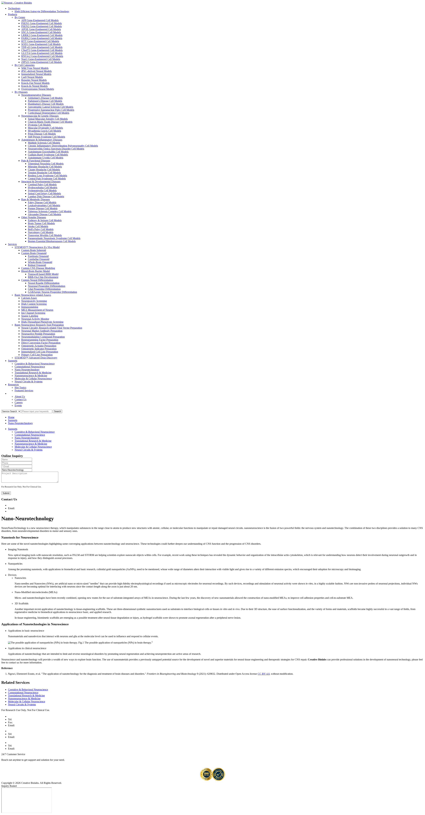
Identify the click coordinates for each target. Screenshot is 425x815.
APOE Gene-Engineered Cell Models (41, 29)
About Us (20, 396)
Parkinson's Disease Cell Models (45, 101)
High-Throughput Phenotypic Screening (42, 321)
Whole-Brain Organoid (40, 262)
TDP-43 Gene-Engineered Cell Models (41, 47)
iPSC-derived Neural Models (36, 71)
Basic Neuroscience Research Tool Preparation (39, 324)
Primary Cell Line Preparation (37, 354)
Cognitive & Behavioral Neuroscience (35, 363)
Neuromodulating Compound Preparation (43, 336)
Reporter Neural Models (34, 80)
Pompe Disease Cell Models (42, 208)
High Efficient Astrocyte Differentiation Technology (42, 11)
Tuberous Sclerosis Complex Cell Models (49, 211)
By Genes (20, 17)
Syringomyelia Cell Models (42, 190)
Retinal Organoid (37, 265)
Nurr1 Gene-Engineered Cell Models (40, 59)
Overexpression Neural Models (37, 89)
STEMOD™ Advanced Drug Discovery (36, 357)
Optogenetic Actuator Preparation (38, 345)
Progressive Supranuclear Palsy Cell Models (51, 109)
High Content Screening (34, 304)
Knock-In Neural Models (34, 86)
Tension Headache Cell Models (44, 172)
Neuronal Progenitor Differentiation (46, 286)
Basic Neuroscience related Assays (33, 295)
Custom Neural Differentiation (37, 280)
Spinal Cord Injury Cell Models (44, 193)
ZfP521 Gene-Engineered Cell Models (41, 62)
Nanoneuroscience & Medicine (31, 375)
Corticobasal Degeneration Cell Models (48, 112)
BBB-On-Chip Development (43, 277)
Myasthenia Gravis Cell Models (44, 130)
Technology (14, 8)
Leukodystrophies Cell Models (44, 205)
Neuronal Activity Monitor (35, 318)
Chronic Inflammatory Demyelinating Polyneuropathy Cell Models (63, 145)
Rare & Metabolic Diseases (35, 199)
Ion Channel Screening (33, 312)
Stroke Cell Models (38, 226)
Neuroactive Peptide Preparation (38, 333)
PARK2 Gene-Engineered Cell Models (41, 38)
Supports (12, 360)
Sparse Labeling (29, 315)
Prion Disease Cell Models (42, 133)
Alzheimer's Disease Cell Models (45, 98)
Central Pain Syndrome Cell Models (47, 178)
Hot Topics (20, 387)
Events (18, 405)
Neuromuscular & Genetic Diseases (40, 115)
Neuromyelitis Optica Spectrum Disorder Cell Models (56, 148)
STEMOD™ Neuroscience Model (37, 247)
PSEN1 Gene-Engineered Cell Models (41, 23)
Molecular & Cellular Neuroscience (33, 378)
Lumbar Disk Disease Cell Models (46, 196)
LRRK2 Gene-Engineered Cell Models (41, 35)
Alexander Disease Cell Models (44, 214)
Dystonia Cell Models (39, 124)
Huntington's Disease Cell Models (46, 103)
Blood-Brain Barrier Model (35, 271)
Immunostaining (29, 307)
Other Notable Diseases (33, 217)
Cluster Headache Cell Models (44, 169)
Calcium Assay (29, 298)
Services (12, 244)
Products (12, 14)
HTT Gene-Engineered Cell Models (40, 41)
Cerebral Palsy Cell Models (42, 184)
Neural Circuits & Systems (28, 381)
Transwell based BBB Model (43, 274)
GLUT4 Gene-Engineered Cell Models (41, 53)
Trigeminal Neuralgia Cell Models (46, 163)
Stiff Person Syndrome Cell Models (46, 136)
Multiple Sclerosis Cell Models (44, 142)
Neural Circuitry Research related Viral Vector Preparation (51, 327)
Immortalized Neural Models (36, 74)
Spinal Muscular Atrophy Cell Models (48, 118)
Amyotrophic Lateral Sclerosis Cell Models (50, 106)
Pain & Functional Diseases (35, 160)
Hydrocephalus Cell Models (42, 187)
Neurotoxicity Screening (34, 301)
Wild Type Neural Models (34, 68)
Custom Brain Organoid (33, 253)
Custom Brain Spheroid (33, 250)
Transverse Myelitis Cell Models (45, 235)
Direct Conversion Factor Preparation (40, 342)
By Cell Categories (25, 65)
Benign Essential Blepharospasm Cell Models (52, 241)
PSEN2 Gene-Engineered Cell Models (41, 26)
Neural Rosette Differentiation (43, 283)
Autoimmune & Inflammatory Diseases (41, 139)
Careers (19, 402)
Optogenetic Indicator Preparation (39, 348)
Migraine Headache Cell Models (45, 166)
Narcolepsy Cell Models (40, 232)
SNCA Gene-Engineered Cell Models (41, 32)
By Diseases (21, 92)
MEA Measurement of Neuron (37, 309)
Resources (13, 384)
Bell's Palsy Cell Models (40, 229)
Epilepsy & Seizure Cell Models (45, 220)
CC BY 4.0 (264, 673)
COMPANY (14, 393)
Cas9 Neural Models (32, 77)
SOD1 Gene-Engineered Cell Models (41, 44)
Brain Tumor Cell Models (41, 223)
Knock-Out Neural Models (35, 83)
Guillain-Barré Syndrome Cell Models (48, 154)
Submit (6, 493)
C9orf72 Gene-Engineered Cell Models (42, 50)
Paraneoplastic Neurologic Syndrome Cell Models (54, 238)
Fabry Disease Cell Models (42, 202)
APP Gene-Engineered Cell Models (40, 20)
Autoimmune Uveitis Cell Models (45, 157)
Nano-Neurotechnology (27, 369)
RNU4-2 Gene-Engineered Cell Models (42, 56)
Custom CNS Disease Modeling (38, 268)
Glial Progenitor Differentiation (44, 289)
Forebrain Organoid (38, 256)
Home (11, 417)
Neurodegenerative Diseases (36, 95)
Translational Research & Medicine (33, 372)
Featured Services (24, 390)
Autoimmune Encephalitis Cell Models (48, 151)
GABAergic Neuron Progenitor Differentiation (52, 292)
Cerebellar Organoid (38, 259)
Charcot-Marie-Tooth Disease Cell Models (50, 121)
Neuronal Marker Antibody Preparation (41, 330)
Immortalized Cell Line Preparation (39, 351)
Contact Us (20, 399)
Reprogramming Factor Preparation (39, 339)
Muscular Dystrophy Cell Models (45, 127)
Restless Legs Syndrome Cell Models (47, 175)
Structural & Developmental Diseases (40, 181)
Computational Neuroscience (30, 366)
